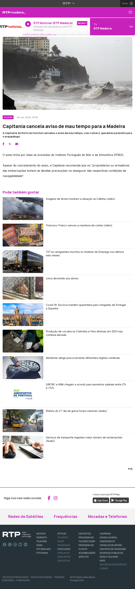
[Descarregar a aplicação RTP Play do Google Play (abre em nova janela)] (119, 500)
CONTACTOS (85, 533)
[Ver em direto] (11, 26)
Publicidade (23, 580)
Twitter (10, 545)
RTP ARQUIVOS (43, 549)
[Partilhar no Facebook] (3, 144)
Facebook (5, 545)
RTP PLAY (61, 533)
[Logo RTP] (17, 534)
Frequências (65, 516)
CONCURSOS (63, 549)
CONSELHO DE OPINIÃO (111, 545)
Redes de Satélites (25, 516)
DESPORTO (41, 537)
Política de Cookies (41, 577)
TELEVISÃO (41, 541)
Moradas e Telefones (107, 516)
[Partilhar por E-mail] (16, 144)
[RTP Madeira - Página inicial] (11, 12)
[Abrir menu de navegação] (131, 12)
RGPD (102, 560)
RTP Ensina (42, 552)
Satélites (84, 556)
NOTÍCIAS (41, 533)
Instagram (15, 545)
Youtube (20, 545)
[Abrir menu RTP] (67, 3)
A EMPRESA (105, 533)
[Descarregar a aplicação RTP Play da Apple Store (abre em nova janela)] (101, 500)
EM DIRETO (62, 537)
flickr (26, 545)
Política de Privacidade (15, 577)
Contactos (63, 560)
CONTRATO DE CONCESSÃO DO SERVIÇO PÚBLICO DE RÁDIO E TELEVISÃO (113, 553)
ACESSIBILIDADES (87, 552)
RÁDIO (39, 545)
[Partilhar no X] (9, 144)
